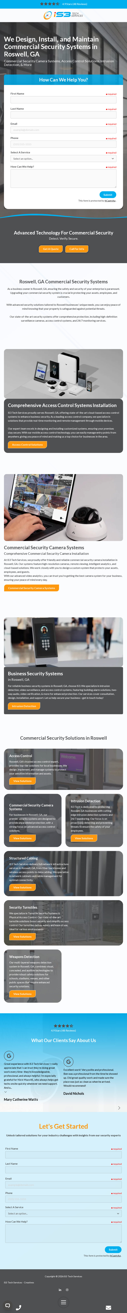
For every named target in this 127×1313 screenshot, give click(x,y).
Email (14, 123)
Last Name (17, 108)
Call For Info (76, 248)
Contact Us (108, 1307)
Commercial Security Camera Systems (31, 588)
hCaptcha (110, 200)
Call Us (18, 1307)
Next (119, 1108)
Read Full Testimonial (5, 1091)
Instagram (67, 1290)
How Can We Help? (22, 166)
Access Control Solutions (27, 444)
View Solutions (22, 780)
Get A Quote (51, 248)
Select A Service (20, 152)
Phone (14, 137)
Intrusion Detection (24, 706)
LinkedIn (60, 1290)
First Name (17, 93)
